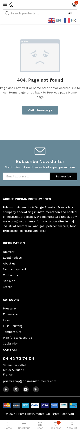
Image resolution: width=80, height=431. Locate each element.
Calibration (10, 343)
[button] (69, 4)
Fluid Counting (13, 326)
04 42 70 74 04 (18, 358)
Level (7, 320)
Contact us (10, 275)
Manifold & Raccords (17, 337)
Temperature (12, 332)
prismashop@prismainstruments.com (29, 381)
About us (9, 263)
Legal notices (12, 257)
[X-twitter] (16, 389)
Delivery (9, 252)
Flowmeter (11, 314)
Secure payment (14, 269)
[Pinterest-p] (36, 389)
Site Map (9, 281)
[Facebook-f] (6, 389)
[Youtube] (26, 389)
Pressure (9, 308)
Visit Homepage (40, 110)
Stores (7, 287)
